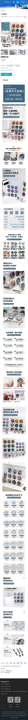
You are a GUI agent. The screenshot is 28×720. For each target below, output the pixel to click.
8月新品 (17, 65)
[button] (26, 35)
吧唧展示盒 (8, 670)
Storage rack (19, 16)
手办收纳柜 (6, 672)
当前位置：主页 (7, 16)
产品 (13, 16)
